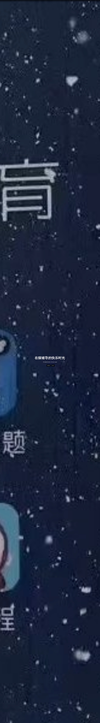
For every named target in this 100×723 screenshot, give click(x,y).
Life (53, 365)
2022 (49, 365)
